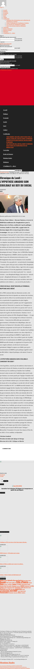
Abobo (5, 580)
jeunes (22, 586)
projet (23, 589)
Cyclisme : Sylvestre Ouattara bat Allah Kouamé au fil (10, 575)
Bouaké (3, 582)
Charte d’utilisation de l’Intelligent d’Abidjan (17, 23)
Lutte (5, 587)
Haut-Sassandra (8, 586)
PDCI (9, 589)
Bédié (7, 582)
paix (7, 589)
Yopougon (11, 592)
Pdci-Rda (13, 589)
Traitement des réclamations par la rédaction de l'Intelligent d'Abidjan (15, 668)
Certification (6, 18)
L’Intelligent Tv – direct (9, 33)
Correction (5, 27)
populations (18, 589)
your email (17, 48)
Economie (5, 13)
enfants (10, 584)
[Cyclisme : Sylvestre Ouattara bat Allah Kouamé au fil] (4, 572)
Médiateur (5, 31)
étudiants (23, 592)
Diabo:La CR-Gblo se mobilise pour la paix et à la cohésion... (11, 564)
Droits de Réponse (7, 28)
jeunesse (27, 586)
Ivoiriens (18, 586)
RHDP (15, 590)
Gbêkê (19, 584)
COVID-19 (14, 582)
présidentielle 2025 (6, 590)
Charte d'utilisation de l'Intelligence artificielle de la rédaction (13, 667)
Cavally (10, 582)
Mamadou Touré (27, 587)
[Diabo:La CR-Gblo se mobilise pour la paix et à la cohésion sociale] (4, 561)
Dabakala (30, 582)
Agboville (10, 580)
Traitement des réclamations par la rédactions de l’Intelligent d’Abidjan (19, 137)
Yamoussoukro (4, 592)
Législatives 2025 (19, 587)
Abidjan (2, 580)
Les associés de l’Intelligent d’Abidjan (15, 24)
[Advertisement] (17, 88)
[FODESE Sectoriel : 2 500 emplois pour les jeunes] (4, 550)
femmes (14, 584)
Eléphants (6, 584)
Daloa (2, 584)
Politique (5, 11)
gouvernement (24, 584)
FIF (17, 584)
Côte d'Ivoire (22, 582)
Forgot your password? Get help (8, 61)
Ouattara (3, 589)
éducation (16, 592)
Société (5, 14)
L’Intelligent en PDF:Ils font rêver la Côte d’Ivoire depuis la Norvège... (13, 542)
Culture (5, 17)
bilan (29, 580)
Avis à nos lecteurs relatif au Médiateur (16, 26)
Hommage (14, 586)
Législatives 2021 (10, 587)
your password (18, 40)
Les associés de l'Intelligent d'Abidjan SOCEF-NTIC (11, 665)
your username (18, 38)
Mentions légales (7, 30)
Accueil (5, 10)
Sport (4, 16)
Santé (19, 591)
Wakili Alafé (23, 591)
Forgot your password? (6, 43)
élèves (19, 592)
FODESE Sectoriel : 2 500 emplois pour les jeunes (10, 553)
